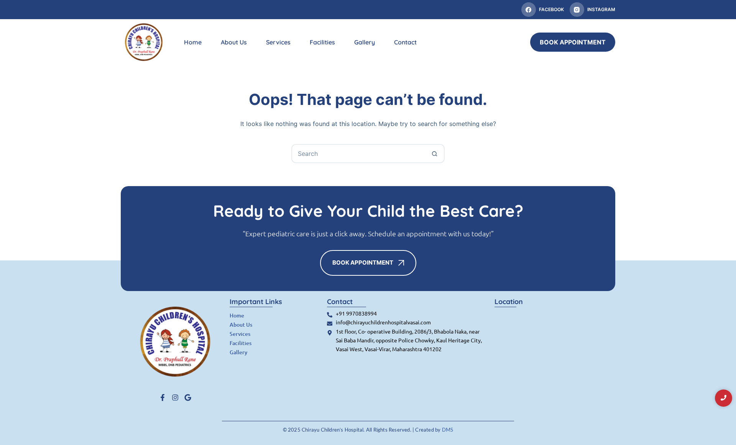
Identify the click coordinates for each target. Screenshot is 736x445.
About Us (234, 42)
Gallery (364, 42)
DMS (447, 430)
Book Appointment (573, 42)
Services (278, 42)
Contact (405, 42)
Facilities (322, 42)
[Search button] (434, 153)
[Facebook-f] (162, 397)
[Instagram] (175, 397)
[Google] (187, 397)
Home (193, 42)
